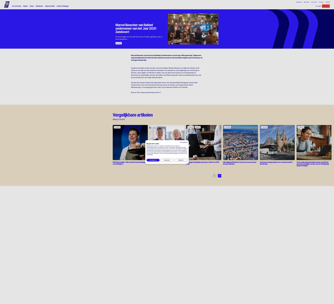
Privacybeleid (183, 142)
